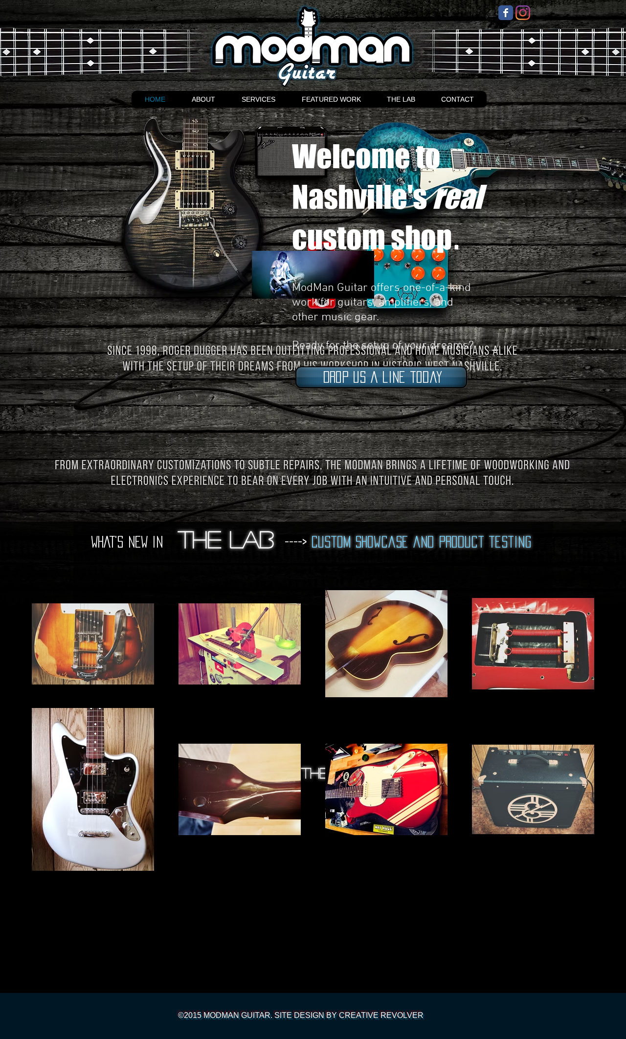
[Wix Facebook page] (505, 12)
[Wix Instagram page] (522, 12)
